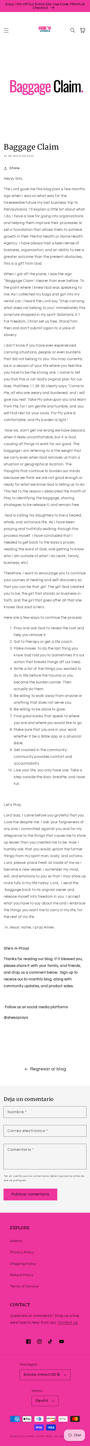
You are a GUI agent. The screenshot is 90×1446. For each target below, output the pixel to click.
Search (16, 1241)
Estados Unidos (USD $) (42, 1374)
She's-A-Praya (26, 1436)
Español (42, 1400)
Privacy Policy (22, 1252)
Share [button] (15, 168)
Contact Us (68, 1322)
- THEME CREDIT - (44, 1436)
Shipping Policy (23, 1264)
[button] (6, 30)
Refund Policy (22, 1275)
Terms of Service (24, 1286)
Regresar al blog (48, 1069)
